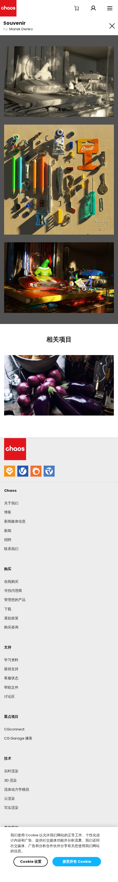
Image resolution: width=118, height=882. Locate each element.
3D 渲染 (10, 780)
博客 (7, 512)
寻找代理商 (13, 590)
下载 (7, 609)
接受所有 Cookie (77, 861)
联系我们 (11, 548)
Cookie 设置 (30, 861)
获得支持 (11, 669)
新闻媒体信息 (15, 521)
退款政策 (11, 618)
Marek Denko (21, 29)
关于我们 (11, 503)
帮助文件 (11, 687)
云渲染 (9, 798)
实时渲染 (11, 771)
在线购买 (11, 581)
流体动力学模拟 (16, 789)
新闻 (7, 530)
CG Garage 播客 (18, 738)
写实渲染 (11, 807)
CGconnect (14, 729)
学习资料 (11, 660)
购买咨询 (11, 627)
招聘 (7, 539)
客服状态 (11, 678)
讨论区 (9, 696)
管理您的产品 (15, 599)
